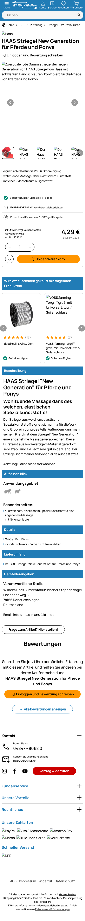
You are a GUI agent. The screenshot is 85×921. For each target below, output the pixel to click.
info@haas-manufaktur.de (28, 614)
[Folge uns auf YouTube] (25, 771)
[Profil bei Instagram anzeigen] (4, 771)
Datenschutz (65, 881)
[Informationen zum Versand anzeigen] (7, 855)
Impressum (27, 881)
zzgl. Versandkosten (29, 230)
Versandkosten (67, 894)
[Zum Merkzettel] (9, 259)
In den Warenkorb (51, 259)
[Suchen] (79, 15)
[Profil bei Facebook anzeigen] (14, 771)
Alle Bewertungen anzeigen (45, 709)
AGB (13, 881)
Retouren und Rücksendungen (52, 909)
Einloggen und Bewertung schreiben (35, 55)
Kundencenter (24, 761)
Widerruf (45, 881)
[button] (42, 72)
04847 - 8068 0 (27, 748)
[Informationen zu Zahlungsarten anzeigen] (42, 834)
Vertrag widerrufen (54, 771)
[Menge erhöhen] (30, 247)
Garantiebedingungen (55, 905)
